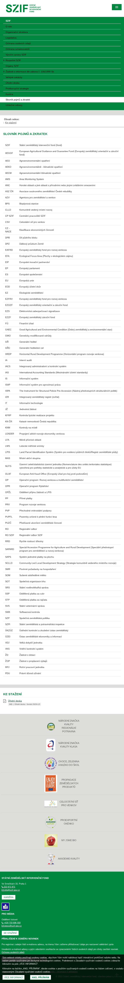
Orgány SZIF (12, 66)
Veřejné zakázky (14, 77)
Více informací (13, 977)
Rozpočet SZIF (13, 60)
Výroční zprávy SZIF (16, 54)
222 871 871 (9, 887)
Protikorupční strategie (17, 88)
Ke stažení (10, 122)
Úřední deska (12, 83)
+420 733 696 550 (12, 923)
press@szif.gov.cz (13, 926)
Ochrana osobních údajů (18, 43)
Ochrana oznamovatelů (18, 49)
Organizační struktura (17, 32)
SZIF (8, 21)
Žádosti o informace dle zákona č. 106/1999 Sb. (30, 71)
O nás (9, 26)
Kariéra (9, 94)
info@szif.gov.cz (12, 890)
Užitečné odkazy (14, 105)
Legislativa (11, 37)
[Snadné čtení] (5, 906)
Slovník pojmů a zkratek (18, 99)
